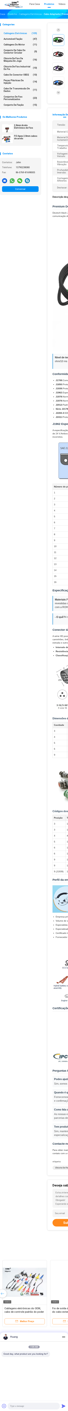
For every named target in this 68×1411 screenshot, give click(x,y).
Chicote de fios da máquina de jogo (20, 59)
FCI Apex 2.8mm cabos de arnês (25, 137)
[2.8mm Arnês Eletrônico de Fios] (7, 128)
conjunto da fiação (20, 105)
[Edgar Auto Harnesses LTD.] (14, 4)
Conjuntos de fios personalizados (20, 97)
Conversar (20, 189)
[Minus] (63, 1337)
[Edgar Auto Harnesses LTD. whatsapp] (12, 180)
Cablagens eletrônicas (20, 33)
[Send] (63, 1406)
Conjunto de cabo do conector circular (20, 51)
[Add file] (4, 1406)
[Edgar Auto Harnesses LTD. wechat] (19, 180)
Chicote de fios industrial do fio (20, 67)
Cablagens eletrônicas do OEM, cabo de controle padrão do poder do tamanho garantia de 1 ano (24, 1312)
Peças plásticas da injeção (20, 81)
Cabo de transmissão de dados (20, 89)
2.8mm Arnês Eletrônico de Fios (23, 126)
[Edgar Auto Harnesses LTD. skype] (27, 180)
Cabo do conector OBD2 (20, 74)
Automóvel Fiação (20, 39)
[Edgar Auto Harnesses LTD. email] (4, 180)
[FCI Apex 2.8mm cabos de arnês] (7, 139)
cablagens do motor (20, 44)
